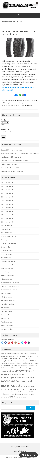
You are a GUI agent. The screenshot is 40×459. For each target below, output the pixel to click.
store (12, 396)
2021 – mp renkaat (7, 207)
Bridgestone (11, 353)
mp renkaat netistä (27, 389)
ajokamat (4, 353)
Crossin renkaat (6, 247)
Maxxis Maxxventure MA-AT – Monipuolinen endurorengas (20, 153)
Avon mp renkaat (6, 232)
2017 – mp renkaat (7, 193)
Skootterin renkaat (7, 329)
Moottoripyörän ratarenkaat (10, 282)
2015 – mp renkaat (7, 186)
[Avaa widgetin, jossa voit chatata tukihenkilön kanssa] (28, 455)
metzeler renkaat (22, 363)
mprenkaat (9, 381)
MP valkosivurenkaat (7, 304)
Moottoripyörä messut (8, 371)
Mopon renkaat (6, 293)
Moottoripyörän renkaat (9, 290)
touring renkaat (21, 397)
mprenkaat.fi (15, 389)
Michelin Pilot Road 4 (32, 365)
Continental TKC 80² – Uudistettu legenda (14, 160)
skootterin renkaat (21, 394)
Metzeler (33, 361)
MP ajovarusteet (6, 297)
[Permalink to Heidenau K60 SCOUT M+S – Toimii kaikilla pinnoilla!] (20, 56)
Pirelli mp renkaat (6, 322)
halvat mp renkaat (23, 358)
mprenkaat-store (6, 311)
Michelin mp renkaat (7, 275)
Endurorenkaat (12, 358)
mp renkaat (24, 381)
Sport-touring (31, 394)
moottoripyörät (8, 377)
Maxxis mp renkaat (7, 268)
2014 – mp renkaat (7, 182)
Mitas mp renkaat (6, 279)
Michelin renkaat (6, 368)
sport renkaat (5, 397)
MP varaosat (5, 307)
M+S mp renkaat (27, 105)
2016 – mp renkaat (7, 190)
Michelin (7, 365)
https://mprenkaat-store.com (20, 361)
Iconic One (9, 457)
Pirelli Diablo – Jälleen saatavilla (11, 157)
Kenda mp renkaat (7, 265)
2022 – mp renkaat (7, 211)
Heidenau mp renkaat (15, 100)
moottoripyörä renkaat (17, 374)
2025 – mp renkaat (7, 218)
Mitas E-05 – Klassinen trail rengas (12, 171)
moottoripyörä (28, 368)
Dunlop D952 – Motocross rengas (11, 150)
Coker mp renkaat (7, 240)
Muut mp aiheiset (6, 315)
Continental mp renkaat (8, 243)
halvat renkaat (33, 358)
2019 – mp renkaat (7, 200)
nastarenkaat (5, 392)
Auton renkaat (5, 229)
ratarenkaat (10, 394)
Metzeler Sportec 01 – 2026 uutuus (12, 168)
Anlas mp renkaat (6, 225)
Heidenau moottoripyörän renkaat (20, 103)
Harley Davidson (6, 361)
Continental (32, 353)
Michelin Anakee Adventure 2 (10, 164)
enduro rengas (27, 356)
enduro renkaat (6, 257)
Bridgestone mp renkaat (9, 236)
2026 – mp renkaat (7, 222)
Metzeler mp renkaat (8, 272)
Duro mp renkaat (6, 254)
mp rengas (30, 377)
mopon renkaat (22, 377)
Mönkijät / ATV (6, 318)
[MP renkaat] (20, 8)
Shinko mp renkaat (7, 325)
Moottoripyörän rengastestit (10, 286)
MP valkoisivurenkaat (8, 300)
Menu (20, 15)
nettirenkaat (14, 392)
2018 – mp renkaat (7, 197)
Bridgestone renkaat (21, 353)
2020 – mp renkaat (7, 204)
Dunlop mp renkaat (7, 250)
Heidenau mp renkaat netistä (11, 105)
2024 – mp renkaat (7, 215)
